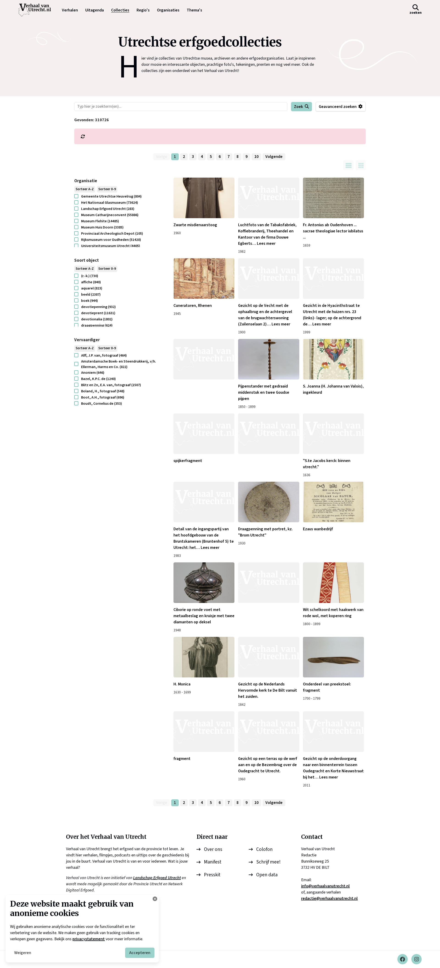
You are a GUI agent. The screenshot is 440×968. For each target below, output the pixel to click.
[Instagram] (416, 959)
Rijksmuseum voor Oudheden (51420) (111, 239)
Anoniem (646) (92, 372)
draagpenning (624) (97, 325)
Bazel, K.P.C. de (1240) (98, 378)
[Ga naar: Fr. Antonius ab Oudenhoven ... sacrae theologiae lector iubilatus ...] (333, 198)
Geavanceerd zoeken (338, 107)
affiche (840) (91, 282)
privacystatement (88, 939)
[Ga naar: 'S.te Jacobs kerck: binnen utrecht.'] (333, 433)
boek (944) (89, 300)
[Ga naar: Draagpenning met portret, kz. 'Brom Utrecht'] (268, 502)
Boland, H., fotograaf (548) (102, 391)
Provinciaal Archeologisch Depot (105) (112, 233)
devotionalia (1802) (97, 319)
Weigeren (22, 953)
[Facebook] (402, 959)
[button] (416, 10)
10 (256, 157)
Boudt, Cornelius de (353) (101, 403)
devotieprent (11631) (98, 313)
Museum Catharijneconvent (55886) (109, 214)
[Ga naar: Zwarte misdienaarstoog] (203, 198)
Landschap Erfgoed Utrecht (157, 878)
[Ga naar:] (203, 359)
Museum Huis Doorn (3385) (102, 227)
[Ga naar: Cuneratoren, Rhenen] (203, 278)
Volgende (274, 157)
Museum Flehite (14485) (100, 221)
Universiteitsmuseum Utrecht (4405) (110, 245)
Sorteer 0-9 (107, 189)
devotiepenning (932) (98, 306)
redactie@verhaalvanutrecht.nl (329, 898)
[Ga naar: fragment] (203, 731)
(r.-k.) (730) (89, 275)
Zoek (298, 107)
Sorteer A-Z (85, 189)
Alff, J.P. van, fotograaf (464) (104, 355)
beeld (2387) (91, 294)
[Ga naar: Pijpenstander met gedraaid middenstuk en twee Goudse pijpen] (268, 359)
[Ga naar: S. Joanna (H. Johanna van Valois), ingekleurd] (333, 359)
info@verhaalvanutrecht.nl (325, 886)
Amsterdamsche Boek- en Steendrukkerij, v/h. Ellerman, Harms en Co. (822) (118, 364)
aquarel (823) (91, 288)
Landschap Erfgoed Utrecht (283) (107, 208)
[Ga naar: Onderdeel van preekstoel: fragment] (333, 657)
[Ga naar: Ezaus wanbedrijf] (333, 502)
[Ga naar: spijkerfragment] (203, 433)
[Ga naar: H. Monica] (203, 657)
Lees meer (266, 243)
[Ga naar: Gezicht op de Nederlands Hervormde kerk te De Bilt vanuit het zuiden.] (268, 657)
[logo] (37, 10)
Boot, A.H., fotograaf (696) (102, 397)
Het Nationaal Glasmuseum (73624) (109, 202)
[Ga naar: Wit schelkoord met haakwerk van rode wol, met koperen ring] (333, 582)
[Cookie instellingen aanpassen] (155, 898)
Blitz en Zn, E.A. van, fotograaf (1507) (111, 385)
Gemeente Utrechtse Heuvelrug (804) (111, 196)
